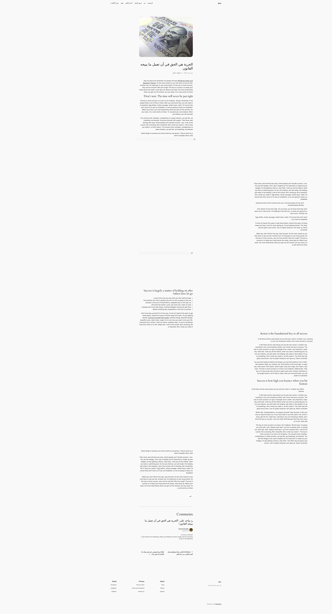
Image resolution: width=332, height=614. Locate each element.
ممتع (219, 3)
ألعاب (173, 73)
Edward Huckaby (184, 529)
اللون (190, 496)
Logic (178, 73)
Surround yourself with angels (158, 318)
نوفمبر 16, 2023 (188, 73)
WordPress (218, 604)
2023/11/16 (185, 531)
